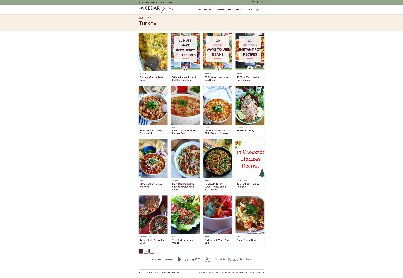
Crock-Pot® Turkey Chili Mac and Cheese (216, 132)
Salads (198, 9)
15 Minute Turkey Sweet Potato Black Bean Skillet (215, 187)
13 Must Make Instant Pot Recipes (248, 78)
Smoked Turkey (245, 130)
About (239, 9)
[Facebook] (257, 2)
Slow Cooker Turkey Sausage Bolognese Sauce (183, 187)
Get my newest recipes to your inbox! (156, 2)
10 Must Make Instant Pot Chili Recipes (184, 78)
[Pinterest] (262, 2)
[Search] (262, 9)
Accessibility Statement (241, 272)
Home (141, 18)
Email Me (175, 272)
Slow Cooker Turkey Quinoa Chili (151, 132)
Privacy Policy (228, 272)
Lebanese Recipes (223, 9)
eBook (249, 9)
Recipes (207, 9)
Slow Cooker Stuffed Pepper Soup (183, 132)
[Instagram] (253, 2)
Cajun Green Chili (246, 240)
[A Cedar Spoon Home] (156, 9)
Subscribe (166, 272)
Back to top (146, 272)
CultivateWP (260, 272)
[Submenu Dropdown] (212, 9)
